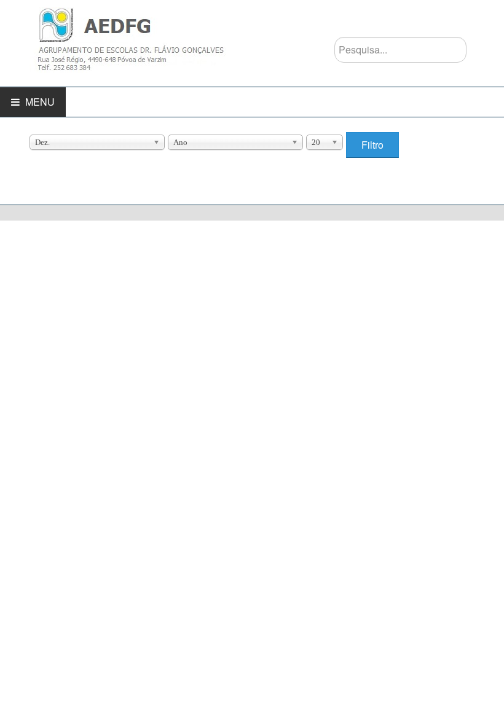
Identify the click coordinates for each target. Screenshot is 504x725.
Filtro (372, 145)
